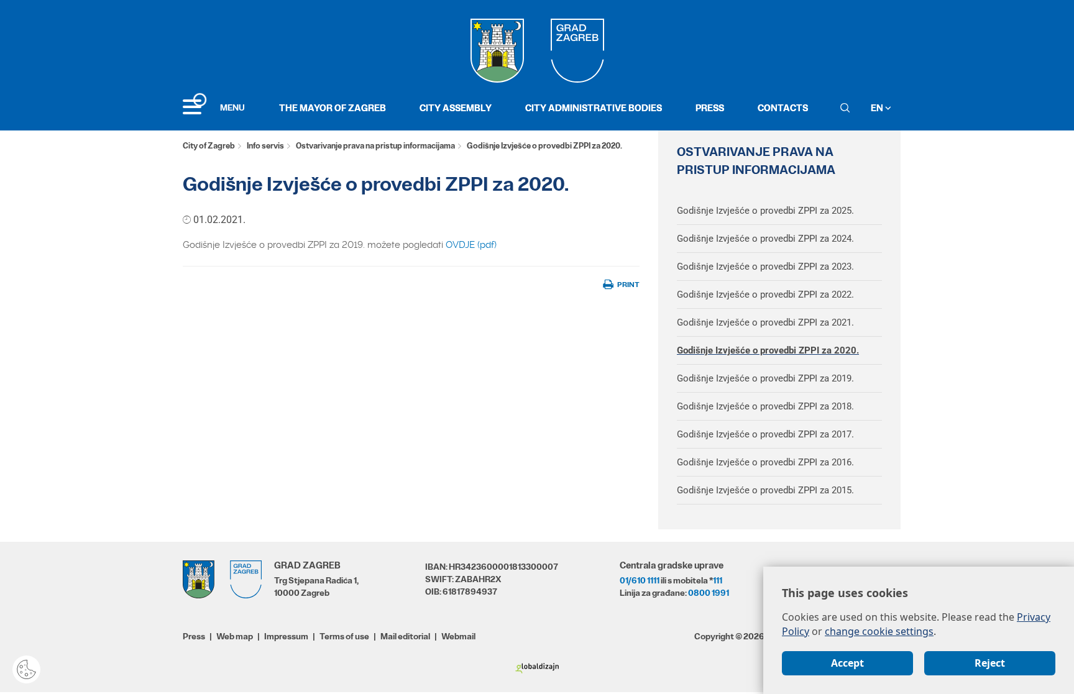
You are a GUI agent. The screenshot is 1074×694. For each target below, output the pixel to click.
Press (709, 108)
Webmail (458, 636)
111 (717, 580)
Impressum (286, 636)
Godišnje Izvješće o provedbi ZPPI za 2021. (765, 322)
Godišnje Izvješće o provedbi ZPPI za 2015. (765, 490)
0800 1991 (708, 593)
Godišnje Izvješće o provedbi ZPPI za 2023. (765, 266)
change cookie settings (879, 631)
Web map (234, 636)
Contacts (783, 108)
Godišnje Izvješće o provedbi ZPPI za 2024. (765, 238)
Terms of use (344, 636)
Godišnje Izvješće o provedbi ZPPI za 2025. (765, 210)
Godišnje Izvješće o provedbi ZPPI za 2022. (765, 294)
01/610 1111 (639, 580)
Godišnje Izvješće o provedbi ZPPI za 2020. (768, 350)
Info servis (265, 145)
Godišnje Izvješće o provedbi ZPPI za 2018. (765, 406)
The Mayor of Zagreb (332, 108)
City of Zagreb (209, 145)
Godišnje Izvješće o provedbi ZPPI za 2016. (765, 462)
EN (878, 108)
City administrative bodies (593, 108)
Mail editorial (405, 636)
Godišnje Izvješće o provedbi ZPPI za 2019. (765, 378)
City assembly (456, 108)
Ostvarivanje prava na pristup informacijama (375, 145)
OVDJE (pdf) (471, 244)
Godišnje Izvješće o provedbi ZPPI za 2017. (765, 434)
